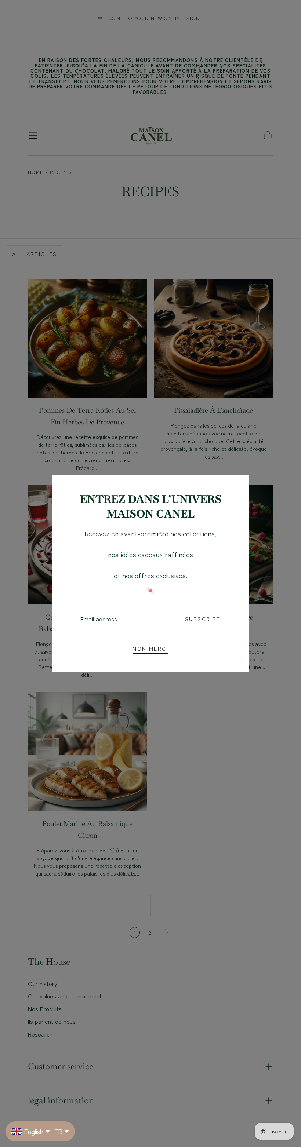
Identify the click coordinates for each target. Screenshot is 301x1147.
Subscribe (202, 618)
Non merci (150, 648)
